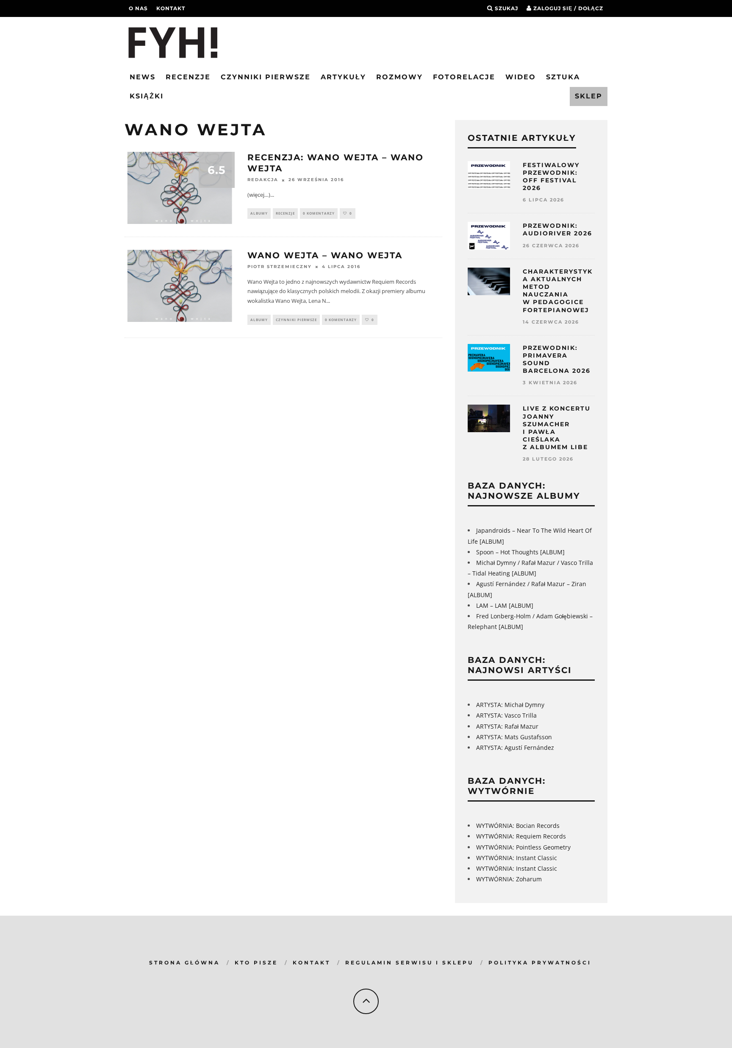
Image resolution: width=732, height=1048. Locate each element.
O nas (138, 8)
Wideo (520, 77)
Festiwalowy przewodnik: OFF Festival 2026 (551, 176)
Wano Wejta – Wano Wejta (324, 255)
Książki (147, 96)
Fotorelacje (464, 77)
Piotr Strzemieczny (279, 267)
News (142, 77)
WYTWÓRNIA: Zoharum (509, 879)
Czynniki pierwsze (266, 77)
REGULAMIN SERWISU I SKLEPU (409, 962)
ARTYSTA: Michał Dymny (510, 705)
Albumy (259, 213)
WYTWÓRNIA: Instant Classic (516, 858)
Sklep (588, 96)
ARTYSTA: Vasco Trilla (506, 715)
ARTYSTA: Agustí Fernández (515, 747)
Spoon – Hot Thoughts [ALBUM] (520, 552)
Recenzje (188, 77)
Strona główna (184, 962)
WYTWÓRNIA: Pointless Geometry (523, 847)
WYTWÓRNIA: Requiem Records (521, 836)
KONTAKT (311, 962)
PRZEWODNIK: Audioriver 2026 (557, 229)
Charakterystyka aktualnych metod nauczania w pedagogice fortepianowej (558, 291)
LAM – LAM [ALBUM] (504, 605)
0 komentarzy (319, 213)
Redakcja (262, 180)
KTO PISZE (256, 962)
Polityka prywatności (539, 962)
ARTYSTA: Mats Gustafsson (514, 737)
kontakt (170, 8)
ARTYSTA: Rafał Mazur (507, 726)
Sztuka (563, 77)
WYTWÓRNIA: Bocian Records (518, 826)
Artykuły (343, 77)
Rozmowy (399, 77)
